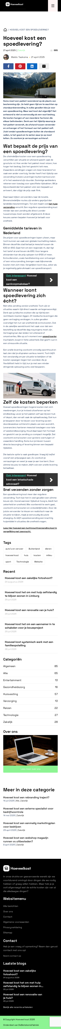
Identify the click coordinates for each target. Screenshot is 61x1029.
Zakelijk (21, 50)
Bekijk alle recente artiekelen (18, 1007)
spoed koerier (50, 336)
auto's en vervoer (14, 548)
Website (38, 561)
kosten (37, 555)
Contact (7, 916)
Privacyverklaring (12, 927)
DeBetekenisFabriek (28, 1025)
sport (8, 561)
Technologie (22, 561)
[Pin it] (20, 66)
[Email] (44, 66)
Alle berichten (10, 906)
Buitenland (34, 548)
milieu (49, 555)
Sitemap (7, 932)
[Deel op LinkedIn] (32, 66)
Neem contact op (12, 955)
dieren (48, 548)
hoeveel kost (12, 555)
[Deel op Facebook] (8, 66)
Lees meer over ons (31, 769)
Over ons (8, 911)
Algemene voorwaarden (16, 921)
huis (26, 555)
